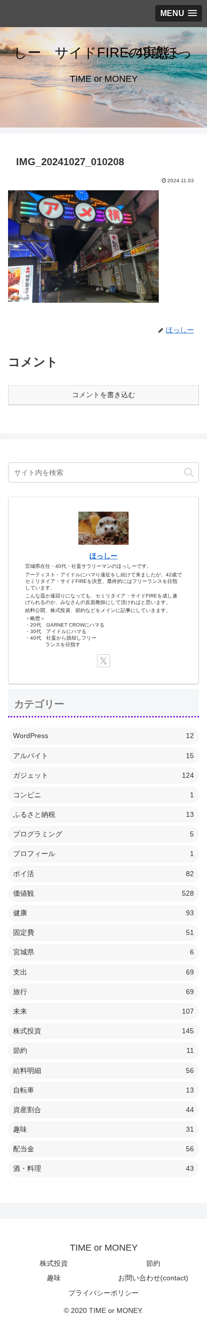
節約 (153, 1263)
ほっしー (103, 556)
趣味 (54, 1278)
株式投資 (54, 1263)
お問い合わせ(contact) (153, 1278)
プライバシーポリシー (103, 1293)
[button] (188, 472)
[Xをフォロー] (103, 660)
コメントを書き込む (103, 395)
